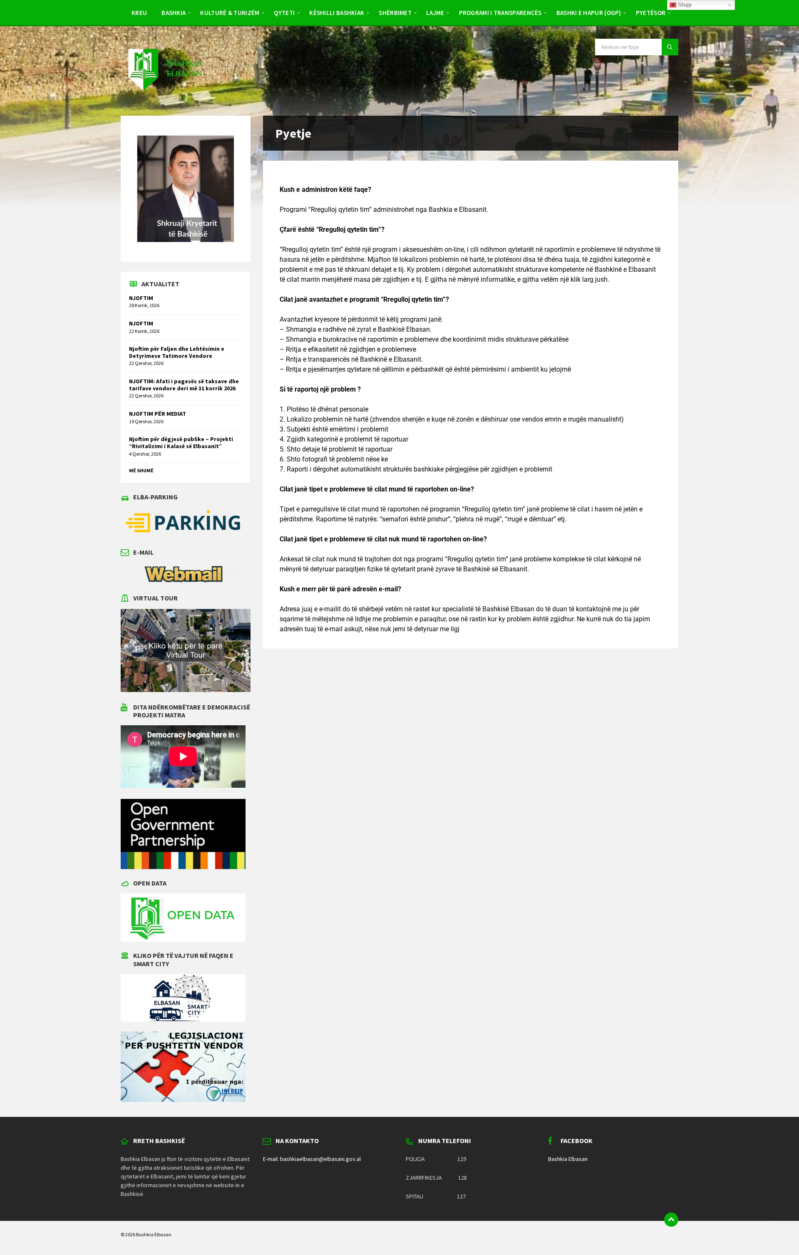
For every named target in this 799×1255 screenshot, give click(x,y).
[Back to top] (671, 1220)
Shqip (684, 5)
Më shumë (141, 470)
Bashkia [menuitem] (173, 13)
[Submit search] (670, 47)
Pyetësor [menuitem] (650, 13)
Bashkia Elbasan (568, 1159)
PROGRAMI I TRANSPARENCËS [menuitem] (500, 13)
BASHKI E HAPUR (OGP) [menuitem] (588, 13)
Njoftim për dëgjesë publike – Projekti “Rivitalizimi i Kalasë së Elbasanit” (181, 442)
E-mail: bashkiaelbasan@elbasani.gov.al (312, 1159)
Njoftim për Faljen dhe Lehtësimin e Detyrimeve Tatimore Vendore (176, 352)
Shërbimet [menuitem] (395, 13)
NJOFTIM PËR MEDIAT (157, 413)
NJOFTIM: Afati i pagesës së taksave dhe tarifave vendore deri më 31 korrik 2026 (184, 384)
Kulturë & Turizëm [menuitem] (229, 13)
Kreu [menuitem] (139, 13)
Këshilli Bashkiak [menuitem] (336, 13)
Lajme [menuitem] (435, 13)
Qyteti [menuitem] (284, 13)
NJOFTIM (141, 298)
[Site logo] (165, 99)
